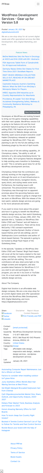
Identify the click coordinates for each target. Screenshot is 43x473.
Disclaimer (20, 310)
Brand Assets (16, 457)
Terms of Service (18, 452)
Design (16, 346)
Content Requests (31, 313)
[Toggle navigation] (38, 4)
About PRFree (16, 444)
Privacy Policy (16, 448)
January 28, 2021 (15, 29)
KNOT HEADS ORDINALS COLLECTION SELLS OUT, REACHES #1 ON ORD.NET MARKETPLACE (19, 77)
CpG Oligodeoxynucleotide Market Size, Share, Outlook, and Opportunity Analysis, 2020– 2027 (21, 397)
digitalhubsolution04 (10, 32)
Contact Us (15, 461)
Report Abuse (33, 310)
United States (18, 343)
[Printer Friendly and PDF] (31, 316)
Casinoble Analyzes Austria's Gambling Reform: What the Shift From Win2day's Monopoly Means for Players (19, 86)
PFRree (5, 4)
